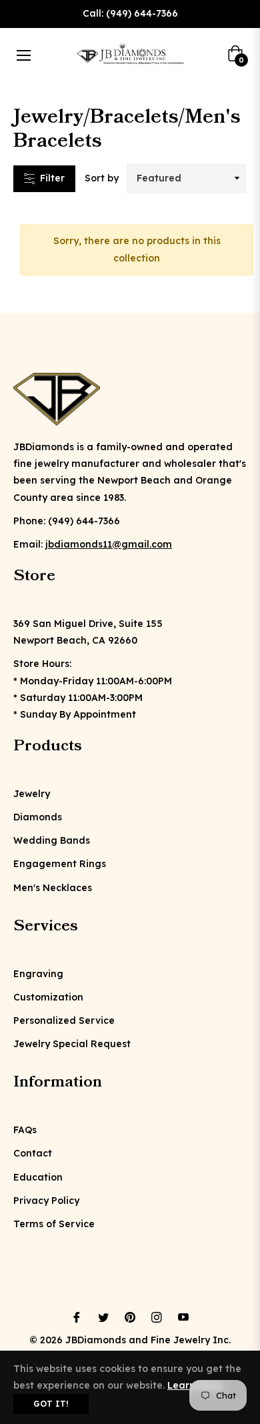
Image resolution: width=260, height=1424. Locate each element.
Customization (48, 997)
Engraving (38, 974)
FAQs (25, 1130)
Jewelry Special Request (72, 1044)
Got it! (51, 1404)
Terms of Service (54, 1224)
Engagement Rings (59, 864)
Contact (32, 1153)
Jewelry (31, 794)
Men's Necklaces (52, 888)
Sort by (102, 178)
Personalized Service (64, 1020)
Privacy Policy (46, 1201)
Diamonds (37, 817)
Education (38, 1177)
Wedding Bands (51, 840)
